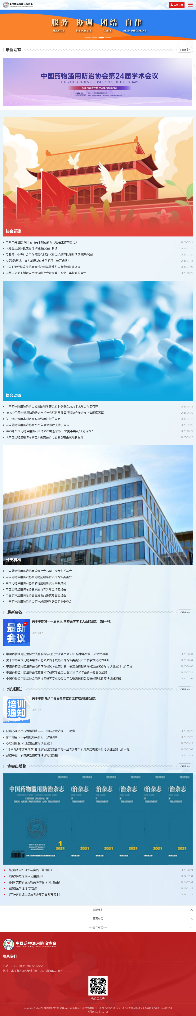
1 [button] (88, 37)
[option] (98, 25)
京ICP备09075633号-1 (133, 1008)
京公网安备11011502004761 (158, 1008)
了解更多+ (185, 49)
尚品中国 (103, 1011)
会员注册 (178, 4)
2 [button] (94, 37)
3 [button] (101, 37)
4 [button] (108, 37)
